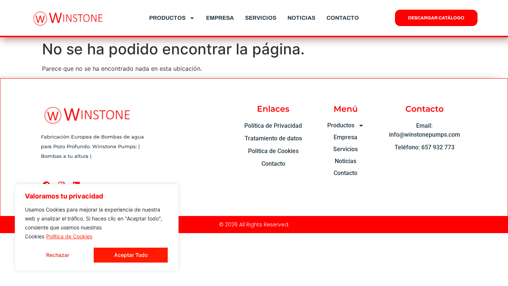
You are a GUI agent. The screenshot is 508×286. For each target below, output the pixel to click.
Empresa (220, 18)
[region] (97, 227)
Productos (167, 18)
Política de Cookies (69, 236)
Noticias (301, 18)
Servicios (260, 18)
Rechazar (57, 255)
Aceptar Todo (131, 255)
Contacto (343, 18)
